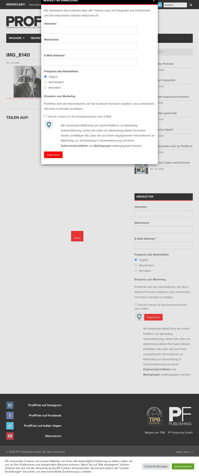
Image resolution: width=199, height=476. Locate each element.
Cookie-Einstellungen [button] (156, 466)
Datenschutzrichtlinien (74, 146)
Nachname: (51, 39)
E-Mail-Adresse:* (55, 55)
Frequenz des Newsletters (61, 71)
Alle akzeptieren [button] (183, 466)
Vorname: (50, 24)
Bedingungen (102, 146)
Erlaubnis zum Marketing (59, 96)
